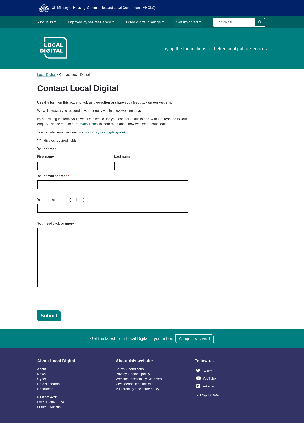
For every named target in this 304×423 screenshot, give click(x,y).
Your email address (53, 176)
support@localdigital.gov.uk (105, 132)
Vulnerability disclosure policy (137, 389)
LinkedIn (207, 386)
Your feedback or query (56, 223)
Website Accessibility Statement (139, 379)
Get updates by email (194, 339)
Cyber (41, 379)
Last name (122, 156)
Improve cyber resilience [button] (89, 22)
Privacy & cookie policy (133, 374)
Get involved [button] (187, 22)
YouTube (209, 378)
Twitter (207, 371)
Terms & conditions (130, 369)
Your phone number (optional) (60, 200)
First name (45, 156)
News (41, 374)
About (41, 369)
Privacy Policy (87, 124)
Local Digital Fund (50, 402)
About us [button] (45, 22)
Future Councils (49, 407)
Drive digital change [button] (143, 22)
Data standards (48, 384)
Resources (45, 389)
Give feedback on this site (134, 384)
